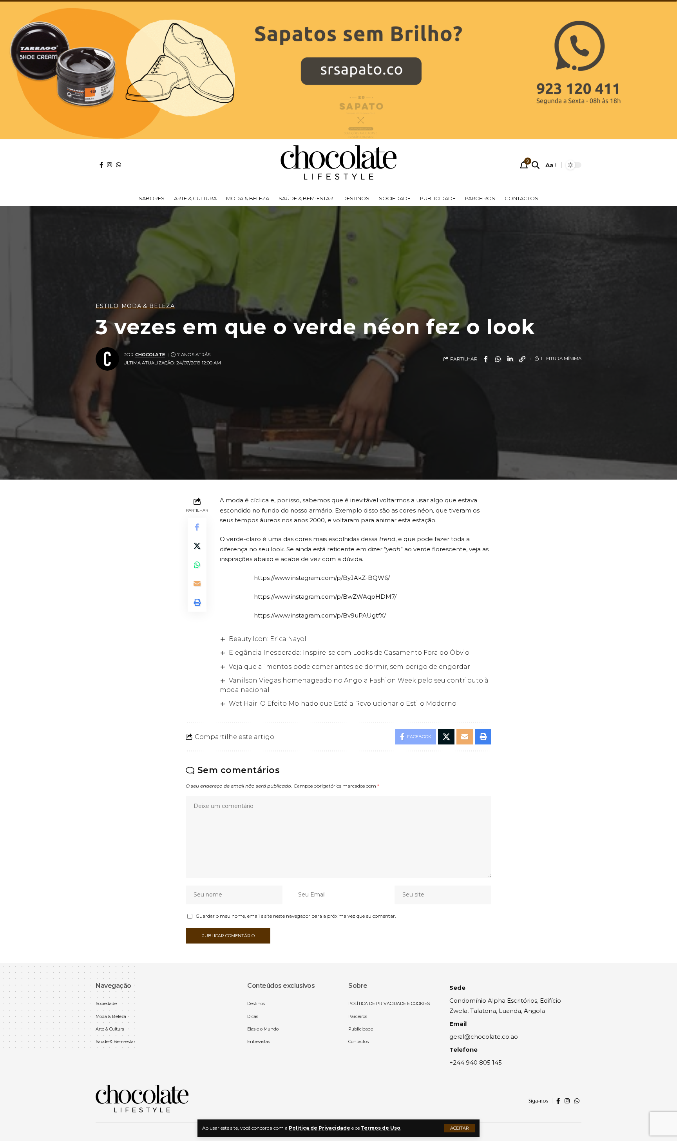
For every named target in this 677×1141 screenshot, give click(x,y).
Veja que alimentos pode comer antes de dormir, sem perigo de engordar (349, 666)
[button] (459, 1128)
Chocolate (150, 354)
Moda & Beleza (148, 306)
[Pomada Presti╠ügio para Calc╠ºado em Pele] (338, 68)
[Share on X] (197, 546)
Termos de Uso (380, 1128)
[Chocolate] (338, 165)
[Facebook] (101, 165)
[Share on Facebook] (485, 359)
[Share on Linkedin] (510, 359)
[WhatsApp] (118, 165)
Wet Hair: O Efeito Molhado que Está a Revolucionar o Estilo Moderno (342, 703)
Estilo (107, 306)
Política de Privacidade (319, 1128)
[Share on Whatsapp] (497, 359)
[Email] (197, 583)
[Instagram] (109, 165)
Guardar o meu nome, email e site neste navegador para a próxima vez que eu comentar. (295, 916)
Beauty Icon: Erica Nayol (267, 639)
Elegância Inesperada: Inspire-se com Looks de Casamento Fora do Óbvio (349, 652)
